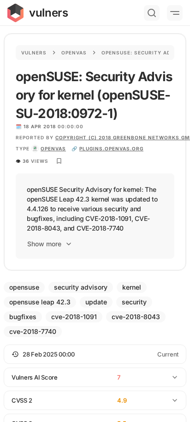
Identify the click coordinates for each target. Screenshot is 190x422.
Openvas (74, 52)
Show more (44, 244)
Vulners (34, 52)
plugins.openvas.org (111, 148)
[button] (95, 354)
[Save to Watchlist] (59, 161)
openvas (53, 148)
